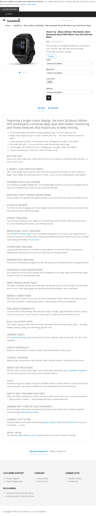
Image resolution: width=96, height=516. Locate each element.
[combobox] (77, 20)
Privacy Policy (42, 478)
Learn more (31, 4)
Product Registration (14, 481)
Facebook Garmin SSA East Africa (19, 493)
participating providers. (30, 412)
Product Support (12, 478)
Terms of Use (42, 481)
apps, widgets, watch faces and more (60, 422)
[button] (19, 72)
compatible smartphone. (77, 370)
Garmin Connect (75, 478)
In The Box (53, 108)
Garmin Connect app (22, 234)
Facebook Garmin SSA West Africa (20, 496)
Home (7, 25)
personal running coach (21, 337)
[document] (48, 5)
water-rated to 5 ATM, (27, 435)
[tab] (41, 109)
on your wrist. (33, 239)
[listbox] (69, 63)
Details (41, 108)
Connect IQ (73, 481)
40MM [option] (49, 82)
